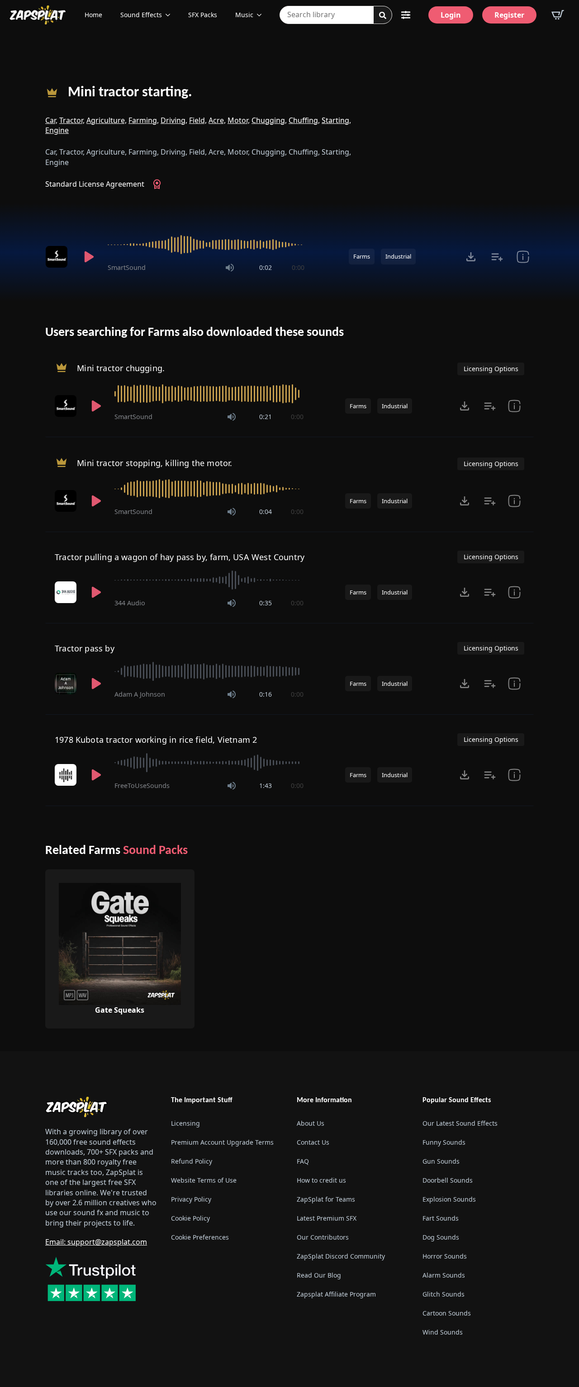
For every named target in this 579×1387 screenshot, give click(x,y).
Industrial (398, 256)
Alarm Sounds (443, 1275)
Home (93, 14)
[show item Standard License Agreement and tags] (522, 257)
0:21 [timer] (265, 416)
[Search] (383, 15)
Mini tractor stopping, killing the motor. (154, 462)
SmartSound (127, 267)
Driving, (174, 120)
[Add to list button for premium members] (497, 257)
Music (244, 14)
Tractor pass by (84, 648)
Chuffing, (304, 120)
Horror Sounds (444, 1256)
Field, (198, 120)
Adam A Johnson (139, 694)
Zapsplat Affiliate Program (336, 1294)
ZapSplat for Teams (326, 1199)
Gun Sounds (441, 1161)
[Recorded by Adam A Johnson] (66, 683)
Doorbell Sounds (447, 1180)
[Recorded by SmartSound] (58, 257)
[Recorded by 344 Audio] (66, 592)
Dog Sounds (440, 1237)
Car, (51, 120)
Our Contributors (323, 1237)
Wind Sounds (442, 1332)
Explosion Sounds (449, 1199)
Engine (57, 130)
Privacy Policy (191, 1199)
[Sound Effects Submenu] (170, 15)
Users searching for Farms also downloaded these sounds (194, 332)
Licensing (185, 1123)
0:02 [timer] (265, 267)
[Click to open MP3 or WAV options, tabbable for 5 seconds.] (471, 257)
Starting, (336, 120)
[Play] (88, 257)
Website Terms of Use (204, 1180)
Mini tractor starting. (130, 92)
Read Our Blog (319, 1275)
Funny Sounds (443, 1142)
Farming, (143, 120)
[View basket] (558, 15)
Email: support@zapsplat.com (96, 1242)
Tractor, (72, 120)
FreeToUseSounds (142, 785)
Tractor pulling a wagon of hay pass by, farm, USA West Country (179, 557)
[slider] (206, 244)
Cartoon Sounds (446, 1313)
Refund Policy (191, 1161)
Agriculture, (106, 120)
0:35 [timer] (265, 603)
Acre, (217, 120)
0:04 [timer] (265, 511)
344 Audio (129, 603)
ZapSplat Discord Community (341, 1256)
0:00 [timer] (298, 267)
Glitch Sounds (443, 1294)
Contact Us (313, 1142)
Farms (361, 256)
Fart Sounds (440, 1218)
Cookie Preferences (200, 1237)
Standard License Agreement (94, 184)
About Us (310, 1123)
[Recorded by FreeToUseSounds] (66, 775)
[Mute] (230, 268)
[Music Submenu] (262, 15)
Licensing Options (491, 368)
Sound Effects (141, 14)
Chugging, (269, 120)
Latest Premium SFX (326, 1218)
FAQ (303, 1161)
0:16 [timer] (265, 694)
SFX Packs (202, 14)
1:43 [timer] (265, 785)
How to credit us (321, 1180)
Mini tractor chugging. (121, 367)
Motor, (239, 120)
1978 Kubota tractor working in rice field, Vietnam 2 (156, 739)
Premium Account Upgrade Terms (222, 1142)
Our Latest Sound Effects (460, 1123)
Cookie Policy (190, 1218)
